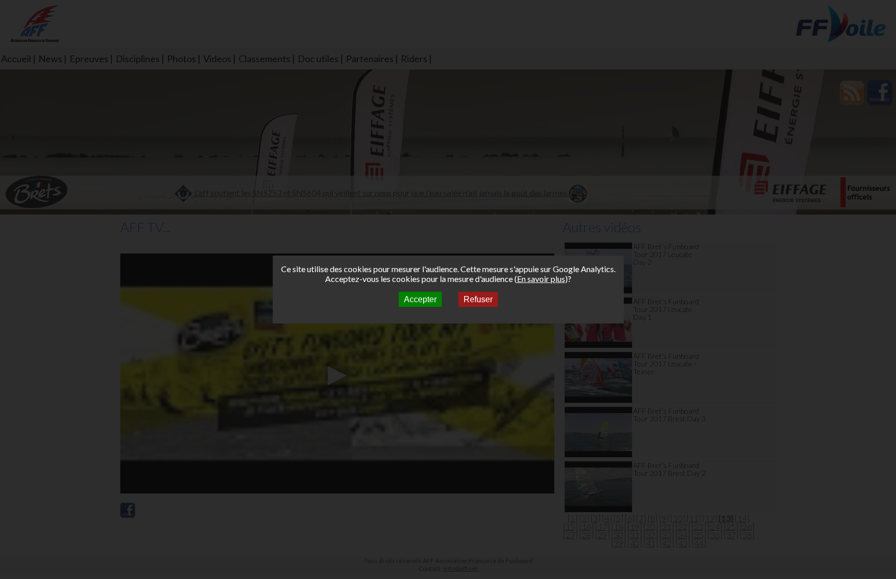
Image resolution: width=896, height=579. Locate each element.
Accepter (420, 299)
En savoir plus (541, 279)
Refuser (478, 299)
